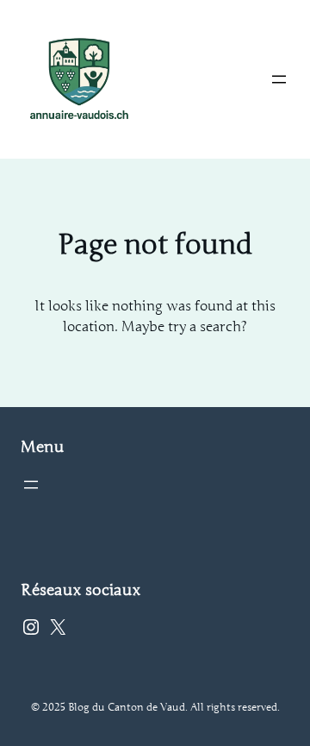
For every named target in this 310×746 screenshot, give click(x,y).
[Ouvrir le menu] (279, 79)
